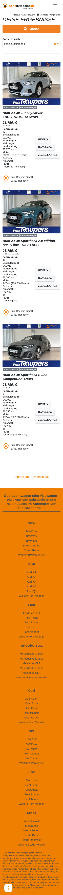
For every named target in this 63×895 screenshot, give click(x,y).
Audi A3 (31, 577)
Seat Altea (31, 789)
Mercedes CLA (31, 663)
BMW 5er (31, 540)
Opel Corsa (31, 708)
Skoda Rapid (31, 835)
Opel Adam (31, 698)
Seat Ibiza (31, 780)
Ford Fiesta (31, 617)
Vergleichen (54, 14)
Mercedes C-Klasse (31, 658)
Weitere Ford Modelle (31, 636)
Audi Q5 (31, 591)
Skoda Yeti (31, 825)
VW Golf (31, 739)
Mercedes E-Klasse (31, 668)
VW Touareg (31, 753)
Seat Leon (31, 785)
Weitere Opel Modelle (32, 722)
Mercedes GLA (31, 672)
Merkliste (43, 14)
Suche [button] (33, 29)
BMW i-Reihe (31, 550)
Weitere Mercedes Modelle (32, 677)
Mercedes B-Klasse (31, 653)
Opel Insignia (31, 712)
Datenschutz (41, 476)
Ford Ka (31, 627)
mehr (42, 139)
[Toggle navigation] (55, 5)
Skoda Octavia (31, 821)
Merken (46, 147)
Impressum (21, 476)
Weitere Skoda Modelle (32, 844)
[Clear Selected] (55, 44)
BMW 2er (31, 536)
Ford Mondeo (31, 631)
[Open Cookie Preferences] (8, 888)
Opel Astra (31, 703)
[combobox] (31, 44)
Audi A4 (31, 581)
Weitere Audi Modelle (31, 595)
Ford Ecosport (31, 613)
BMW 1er (31, 531)
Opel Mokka (31, 717)
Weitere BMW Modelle (31, 555)
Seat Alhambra (31, 799)
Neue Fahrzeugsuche (25, 14)
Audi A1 (31, 572)
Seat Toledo (31, 794)
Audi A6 (31, 586)
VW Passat (31, 748)
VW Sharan (31, 758)
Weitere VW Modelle (31, 763)
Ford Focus (31, 622)
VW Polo (31, 744)
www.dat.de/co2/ (51, 888)
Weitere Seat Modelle (31, 803)
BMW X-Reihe (31, 545)
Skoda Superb (31, 830)
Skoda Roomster (31, 839)
